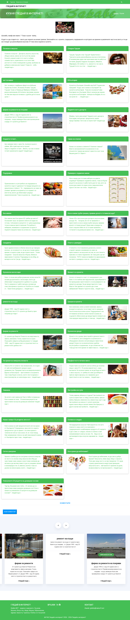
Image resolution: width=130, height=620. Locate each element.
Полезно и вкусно (10, 49)
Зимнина (6, 390)
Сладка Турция (74, 49)
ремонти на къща (10, 302)
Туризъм (12, 2)
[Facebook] (60, 605)
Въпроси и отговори (22, 2)
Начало (115, 13)
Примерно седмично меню (78, 173)
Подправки (7, 173)
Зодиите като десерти (77, 110)
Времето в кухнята (75, 272)
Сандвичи (7, 243)
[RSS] (57, 605)
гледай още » (9, 67)
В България (72, 80)
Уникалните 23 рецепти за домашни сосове (20, 481)
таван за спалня (74, 139)
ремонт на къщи (65, 538)
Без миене (7, 213)
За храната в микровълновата (15, 361)
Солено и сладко (75, 420)
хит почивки (8, 80)
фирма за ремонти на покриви (15, 110)
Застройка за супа (75, 390)
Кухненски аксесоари (12, 272)
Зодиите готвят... (10, 139)
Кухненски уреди (74, 331)
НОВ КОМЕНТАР (10, 512)
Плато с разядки (74, 243)
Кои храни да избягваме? (78, 451)
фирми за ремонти (10, 331)
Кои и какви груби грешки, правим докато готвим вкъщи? (91, 213)
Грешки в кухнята (75, 302)
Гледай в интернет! (16, 6)
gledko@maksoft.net (97, 608)
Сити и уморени (9, 451)
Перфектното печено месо (79, 361)
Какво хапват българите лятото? (16, 420)
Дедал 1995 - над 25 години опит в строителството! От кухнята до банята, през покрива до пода (21, 311)
